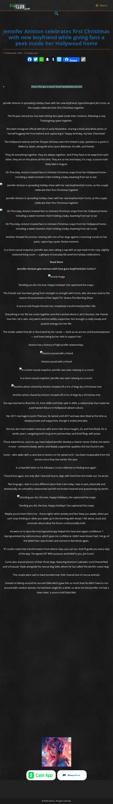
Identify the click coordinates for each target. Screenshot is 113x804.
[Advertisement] (56, 72)
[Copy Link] (83, 59)
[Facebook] (30, 59)
